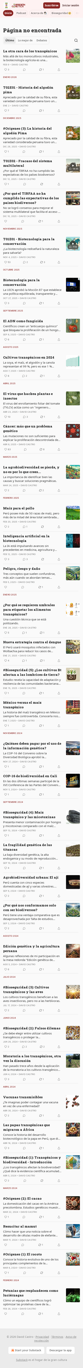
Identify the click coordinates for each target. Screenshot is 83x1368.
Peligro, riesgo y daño (21, 568)
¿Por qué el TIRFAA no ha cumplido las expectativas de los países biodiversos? (29, 172)
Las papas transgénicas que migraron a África (26, 1127)
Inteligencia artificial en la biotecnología (26, 538)
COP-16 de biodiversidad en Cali (30, 776)
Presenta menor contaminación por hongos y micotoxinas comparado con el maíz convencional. (32, 824)
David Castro (20, 64)
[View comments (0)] (24, 69)
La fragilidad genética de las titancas (27, 847)
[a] (73, 92)
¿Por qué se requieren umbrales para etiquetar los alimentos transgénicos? (29, 609)
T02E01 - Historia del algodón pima (28, 89)
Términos (57, 1337)
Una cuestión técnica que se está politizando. (24, 621)
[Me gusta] (5, 221)
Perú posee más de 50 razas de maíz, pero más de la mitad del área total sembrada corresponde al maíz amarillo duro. (31, 515)
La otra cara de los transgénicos (30, 51)
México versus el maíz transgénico (22, 704)
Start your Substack (28, 1350)
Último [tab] (9, 40)
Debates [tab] (41, 40)
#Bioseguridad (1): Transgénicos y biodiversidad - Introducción (32, 1159)
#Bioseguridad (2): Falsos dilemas (31, 1028)
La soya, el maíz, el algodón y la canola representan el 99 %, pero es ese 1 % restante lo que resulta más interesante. (29, 364)
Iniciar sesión (70, 5)
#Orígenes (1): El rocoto (22, 1254)
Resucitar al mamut (20, 1226)
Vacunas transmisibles (23, 1097)
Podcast (21, 13)
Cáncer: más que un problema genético (27, 428)
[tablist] (26, 40)
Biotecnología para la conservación (21, 282)
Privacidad (42, 1337)
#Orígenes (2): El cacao (22, 1198)
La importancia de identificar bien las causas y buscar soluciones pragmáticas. (30, 479)
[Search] (76, 40)
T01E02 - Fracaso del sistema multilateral (27, 163)
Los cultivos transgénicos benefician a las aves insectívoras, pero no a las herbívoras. (31, 999)
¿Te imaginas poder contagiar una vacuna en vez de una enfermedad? (30, 1104)
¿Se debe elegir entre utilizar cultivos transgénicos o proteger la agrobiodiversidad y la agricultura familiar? (31, 1035)
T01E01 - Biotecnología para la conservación (29, 241)
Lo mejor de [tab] (25, 40)
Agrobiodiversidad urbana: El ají (30, 877)
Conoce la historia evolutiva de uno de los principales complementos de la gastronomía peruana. (30, 1261)
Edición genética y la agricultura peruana (31, 948)
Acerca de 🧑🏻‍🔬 (39, 13)
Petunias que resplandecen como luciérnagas (30, 1292)
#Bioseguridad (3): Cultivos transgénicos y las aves (26, 989)
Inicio (8, 13)
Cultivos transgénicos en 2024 (28, 357)
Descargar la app (60, 1350)
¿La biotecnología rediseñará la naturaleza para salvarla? (31, 251)
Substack (22, 1360)
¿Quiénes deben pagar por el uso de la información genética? (32, 745)
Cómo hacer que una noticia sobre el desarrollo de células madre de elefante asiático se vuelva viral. (29, 1233)
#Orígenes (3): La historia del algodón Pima (27, 130)
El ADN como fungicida (23, 321)
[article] (41, 60)
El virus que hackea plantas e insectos (28, 396)
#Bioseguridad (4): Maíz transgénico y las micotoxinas (29, 814)
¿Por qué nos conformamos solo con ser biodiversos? (29, 907)
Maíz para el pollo (18, 508)
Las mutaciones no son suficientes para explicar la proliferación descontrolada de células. (30, 438)
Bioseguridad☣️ (61, 13)
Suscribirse (51, 5)
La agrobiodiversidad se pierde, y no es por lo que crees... (31, 469)
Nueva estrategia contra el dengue (32, 642)
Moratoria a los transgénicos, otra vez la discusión (32, 1058)
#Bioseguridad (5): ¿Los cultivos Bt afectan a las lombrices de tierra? (32, 672)
